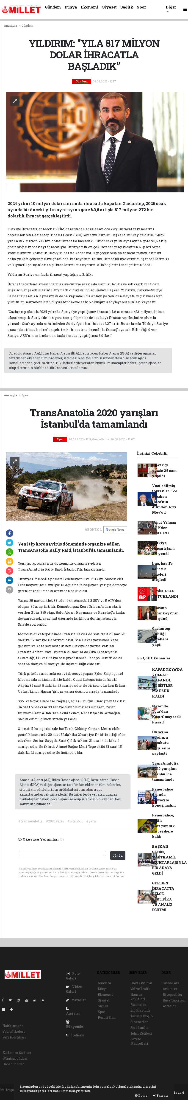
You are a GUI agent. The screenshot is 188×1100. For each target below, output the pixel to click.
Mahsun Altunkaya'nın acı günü (165, 613)
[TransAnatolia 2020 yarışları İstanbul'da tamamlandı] (66, 486)
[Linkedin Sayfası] (36, 1000)
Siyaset (109, 7)
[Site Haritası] (5, 1009)
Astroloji (170, 1006)
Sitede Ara (171, 983)
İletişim (77, 1035)
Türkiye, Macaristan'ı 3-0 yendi (163, 548)
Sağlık (126, 7)
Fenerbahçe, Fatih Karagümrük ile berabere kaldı (163, 826)
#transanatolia (30, 821)
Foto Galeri (73, 975)
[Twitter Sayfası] (12, 1000)
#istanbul (75, 821)
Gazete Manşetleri (139, 1041)
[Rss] (44, 1000)
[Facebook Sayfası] (4, 1000)
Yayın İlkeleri (14, 1031)
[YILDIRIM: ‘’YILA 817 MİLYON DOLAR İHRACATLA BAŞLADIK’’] (95, 142)
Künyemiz (74, 1026)
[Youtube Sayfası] (28, 1000)
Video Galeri (74, 989)
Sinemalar (139, 1022)
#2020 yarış (55, 821)
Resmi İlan (107, 1017)
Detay (143, 1095)
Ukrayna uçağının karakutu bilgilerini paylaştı (161, 743)
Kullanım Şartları (17, 1052)
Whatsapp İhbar (15, 1058)
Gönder (118, 855)
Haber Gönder (13, 1064)
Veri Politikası (14, 1037)
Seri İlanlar (139, 1027)
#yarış (91, 821)
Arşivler (73, 1013)
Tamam (162, 1095)
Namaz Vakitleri (137, 996)
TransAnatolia (31, 569)
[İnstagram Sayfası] (20, 1000)
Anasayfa (11, 25)
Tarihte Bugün (141, 1016)
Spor (141, 7)
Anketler (170, 989)
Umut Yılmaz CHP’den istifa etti (164, 527)
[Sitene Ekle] (13, 1009)
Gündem (53, 7)
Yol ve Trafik (140, 989)
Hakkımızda (13, 1026)
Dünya (71, 7)
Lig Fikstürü (140, 1010)
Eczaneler (138, 1004)
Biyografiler (172, 994)
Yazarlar (78, 1000)
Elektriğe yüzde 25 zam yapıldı (164, 470)
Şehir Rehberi (141, 1033)
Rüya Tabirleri (174, 1000)
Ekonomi (90, 7)
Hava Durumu (141, 983)
